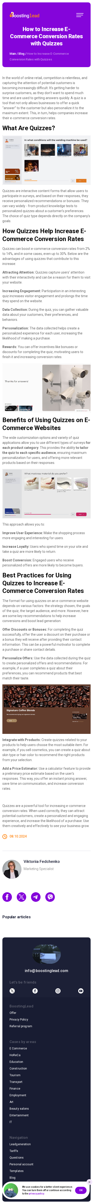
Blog (21, 53)
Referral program (21, 1026)
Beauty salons (19, 1108)
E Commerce (18, 1048)
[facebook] (7, 901)
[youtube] (80, 991)
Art (11, 1102)
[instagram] (58, 991)
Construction (18, 1068)
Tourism (15, 1075)
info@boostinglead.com (46, 970)
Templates (17, 1171)
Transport (16, 1082)
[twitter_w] (21, 901)
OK (81, 1190)
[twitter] (12, 991)
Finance (15, 1088)
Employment (18, 1095)
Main (13, 53)
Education (16, 1062)
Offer (13, 1013)
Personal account (21, 1164)
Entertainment (19, 1115)
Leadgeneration (20, 1144)
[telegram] (36, 901)
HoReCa (15, 1055)
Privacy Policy (19, 1019)
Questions (17, 1157)
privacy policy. (37, 1193)
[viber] (50, 901)
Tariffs (14, 1151)
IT (11, 1122)
